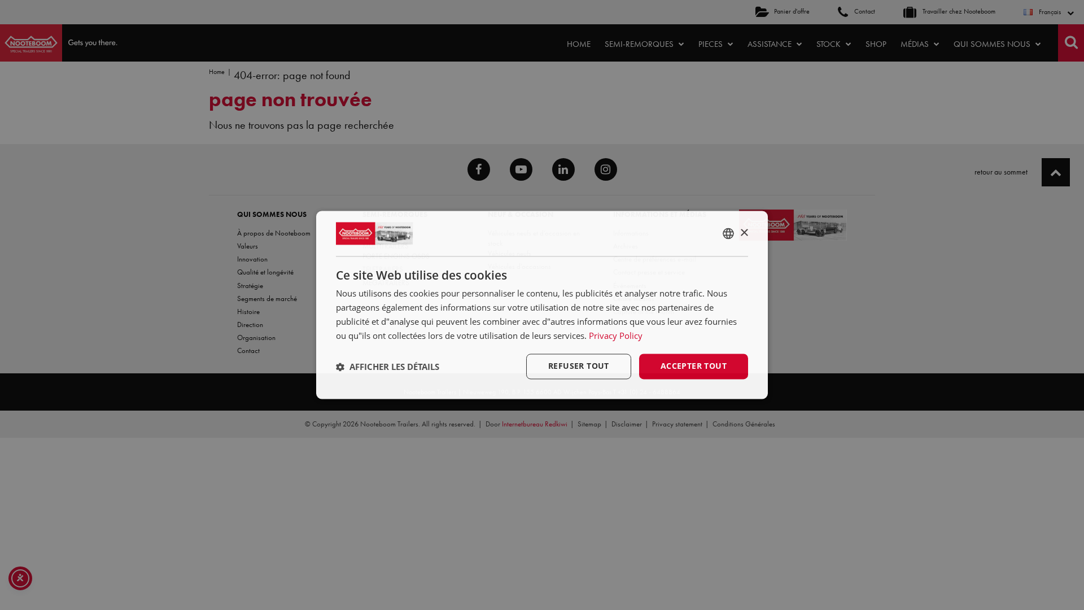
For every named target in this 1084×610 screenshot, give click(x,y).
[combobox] (728, 233)
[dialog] (542, 305)
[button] (387, 366)
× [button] (744, 233)
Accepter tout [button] (694, 366)
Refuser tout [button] (578, 366)
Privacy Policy (615, 335)
